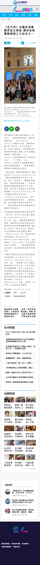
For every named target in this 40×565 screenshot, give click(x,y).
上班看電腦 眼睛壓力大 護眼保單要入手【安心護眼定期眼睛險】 (8, 464)
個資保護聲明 (7, 547)
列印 (34, 43)
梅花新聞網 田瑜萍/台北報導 (17, 121)
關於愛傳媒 (6, 543)
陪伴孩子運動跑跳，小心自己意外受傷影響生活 (19, 353)
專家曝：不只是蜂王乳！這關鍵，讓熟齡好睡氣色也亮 (8, 420)
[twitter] (11, 128)
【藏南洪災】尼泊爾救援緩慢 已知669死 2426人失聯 (23, 493)
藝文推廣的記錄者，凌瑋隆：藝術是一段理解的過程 (19, 420)
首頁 (3, 19)
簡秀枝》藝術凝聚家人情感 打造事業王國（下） (8, 406)
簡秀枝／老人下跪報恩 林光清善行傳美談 (30, 420)
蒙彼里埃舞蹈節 (19, 296)
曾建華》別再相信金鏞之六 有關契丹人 (8, 435)
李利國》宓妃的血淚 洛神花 (19, 464)
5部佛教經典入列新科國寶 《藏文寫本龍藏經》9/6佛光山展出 (21, 368)
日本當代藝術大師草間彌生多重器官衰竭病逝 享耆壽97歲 (21, 377)
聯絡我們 (17, 547)
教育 (11, 15)
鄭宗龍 (7, 296)
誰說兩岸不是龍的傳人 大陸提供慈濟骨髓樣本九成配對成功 (11, 312)
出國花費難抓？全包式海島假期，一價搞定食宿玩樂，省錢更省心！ (30, 464)
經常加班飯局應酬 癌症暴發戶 (30, 435)
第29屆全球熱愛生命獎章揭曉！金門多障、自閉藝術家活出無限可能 (30, 406)
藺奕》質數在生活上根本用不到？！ (20, 372)
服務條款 (25, 543)
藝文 (17, 15)
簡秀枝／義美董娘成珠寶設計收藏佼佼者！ (21, 382)
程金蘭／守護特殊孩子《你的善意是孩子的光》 (19, 435)
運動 (36, 15)
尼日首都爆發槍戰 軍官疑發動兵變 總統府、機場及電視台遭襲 (23, 512)
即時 (4, 15)
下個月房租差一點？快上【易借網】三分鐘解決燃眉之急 (19, 363)
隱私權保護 (16, 543)
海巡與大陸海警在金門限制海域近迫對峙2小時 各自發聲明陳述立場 (23, 502)
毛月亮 (23, 292)
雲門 (15, 292)
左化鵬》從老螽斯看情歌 (19, 449)
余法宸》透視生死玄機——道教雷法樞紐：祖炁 (8, 449)
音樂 (23, 15)
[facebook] (6, 128)
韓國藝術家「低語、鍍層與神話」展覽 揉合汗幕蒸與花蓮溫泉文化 (21, 358)
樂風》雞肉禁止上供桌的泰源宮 (19, 406)
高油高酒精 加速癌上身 (30, 449)
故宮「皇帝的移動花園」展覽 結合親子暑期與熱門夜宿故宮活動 (28, 312)
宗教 (30, 15)
